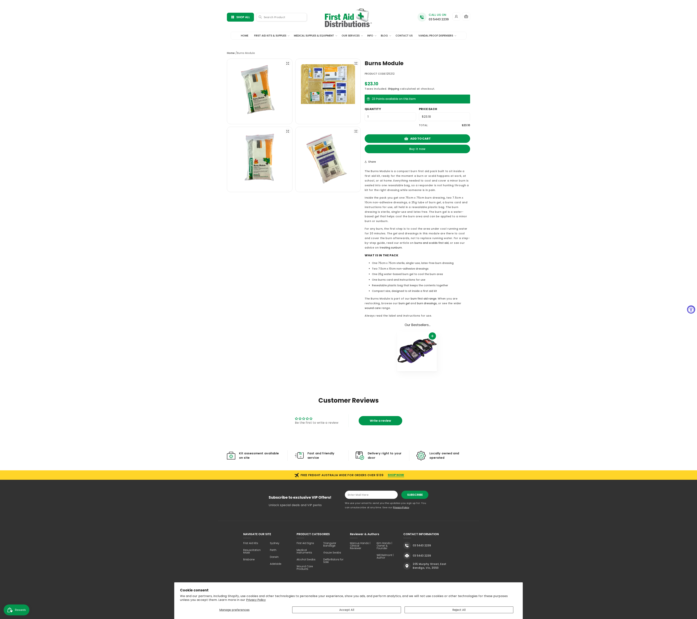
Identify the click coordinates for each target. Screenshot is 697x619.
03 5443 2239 (439, 19)
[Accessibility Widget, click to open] (691, 310)
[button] (466, 17)
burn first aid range (423, 298)
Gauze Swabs (332, 552)
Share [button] (372, 162)
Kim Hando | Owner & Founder (384, 546)
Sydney (274, 543)
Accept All (346, 610)
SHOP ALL (243, 17)
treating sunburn (391, 247)
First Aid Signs (305, 543)
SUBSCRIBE (415, 495)
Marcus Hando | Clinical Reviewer (360, 546)
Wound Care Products (305, 568)
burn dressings (427, 303)
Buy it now (417, 149)
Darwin (274, 557)
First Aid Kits (250, 543)
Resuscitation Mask (252, 551)
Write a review (380, 421)
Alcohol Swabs (306, 559)
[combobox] (281, 17)
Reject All (459, 610)
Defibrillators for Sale (333, 561)
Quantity (373, 109)
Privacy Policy (256, 600)
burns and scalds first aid (431, 243)
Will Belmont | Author (385, 556)
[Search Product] (260, 17)
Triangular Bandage (329, 544)
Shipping (393, 89)
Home (231, 53)
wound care (373, 308)
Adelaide (275, 564)
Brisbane (249, 559)
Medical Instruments (304, 551)
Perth (273, 550)
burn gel (404, 303)
